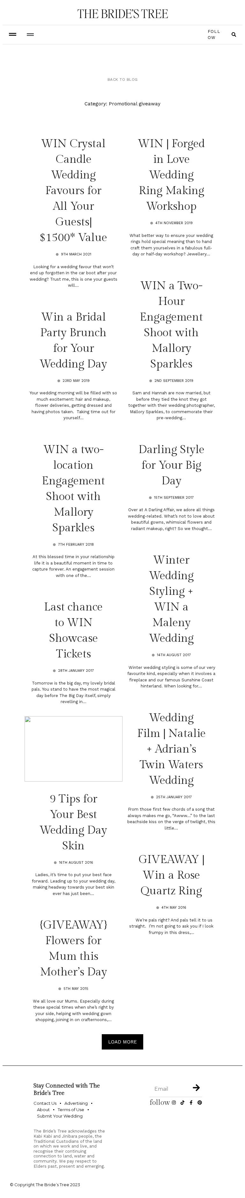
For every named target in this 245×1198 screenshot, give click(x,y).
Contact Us (44, 1103)
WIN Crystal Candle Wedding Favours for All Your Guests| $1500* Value (73, 190)
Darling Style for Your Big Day (171, 465)
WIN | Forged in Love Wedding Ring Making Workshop (171, 175)
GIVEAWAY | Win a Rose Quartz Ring (171, 875)
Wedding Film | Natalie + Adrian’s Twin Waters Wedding (171, 749)
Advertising (76, 1103)
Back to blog (123, 79)
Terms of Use (71, 1109)
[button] (30, 34)
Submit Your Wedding (60, 1115)
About (43, 1109)
